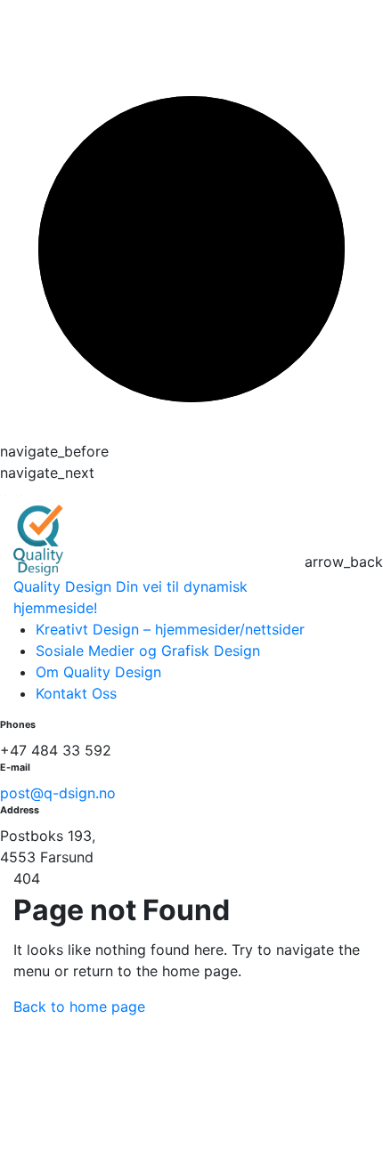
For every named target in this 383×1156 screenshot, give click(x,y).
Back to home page (79, 1006)
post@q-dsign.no (58, 793)
